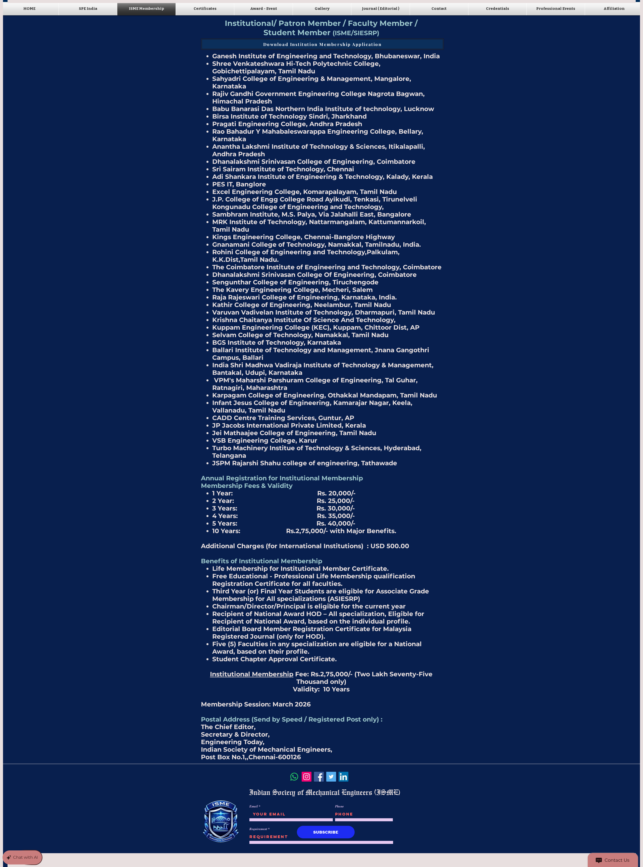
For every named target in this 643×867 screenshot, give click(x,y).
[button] (205, 8)
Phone (339, 806)
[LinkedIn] (343, 777)
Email (253, 806)
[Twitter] (331, 777)
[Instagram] (306, 777)
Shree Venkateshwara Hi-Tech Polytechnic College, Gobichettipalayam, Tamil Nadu (296, 67)
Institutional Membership (321, 478)
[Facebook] (319, 777)
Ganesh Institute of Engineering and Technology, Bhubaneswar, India (326, 56)
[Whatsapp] (294, 777)
